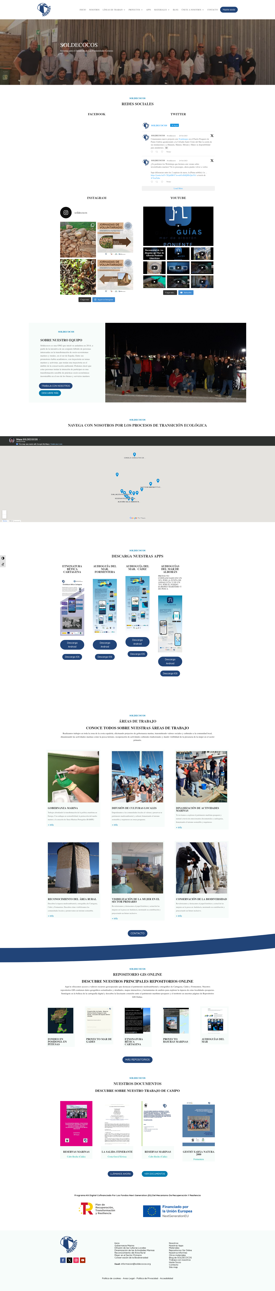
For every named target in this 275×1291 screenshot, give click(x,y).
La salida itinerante (117, 1152)
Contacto (173, 1264)
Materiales (174, 1247)
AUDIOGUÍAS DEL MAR (213, 1040)
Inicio (117, 1243)
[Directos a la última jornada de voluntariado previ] (115, 240)
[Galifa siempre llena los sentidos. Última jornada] (78, 240)
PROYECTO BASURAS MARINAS (175, 1040)
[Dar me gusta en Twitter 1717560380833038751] (163, 152)
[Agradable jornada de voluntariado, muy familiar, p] (78, 277)
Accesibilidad (166, 1278)
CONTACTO (212, 10)
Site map (173, 1267)
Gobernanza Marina (124, 1245)
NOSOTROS (94, 10)
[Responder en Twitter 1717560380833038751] (152, 152)
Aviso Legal (128, 1278)
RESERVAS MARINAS (76, 1152)
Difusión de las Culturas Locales (130, 1247)
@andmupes (183, 139)
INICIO (83, 10)
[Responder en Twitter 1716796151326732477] (152, 182)
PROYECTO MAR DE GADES (99, 1040)
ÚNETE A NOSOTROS (191, 10)
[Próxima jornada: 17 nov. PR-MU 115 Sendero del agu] (115, 277)
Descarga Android (72, 644)
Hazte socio (229, 9)
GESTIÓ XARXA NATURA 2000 (198, 1153)
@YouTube (155, 178)
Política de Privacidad (147, 1278)
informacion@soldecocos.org (136, 1264)
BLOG (175, 10)
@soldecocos (171, 135)
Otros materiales (177, 1255)
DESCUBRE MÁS (50, 393)
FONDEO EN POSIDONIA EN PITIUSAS (57, 1041)
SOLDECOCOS (158, 135)
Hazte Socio (175, 1262)
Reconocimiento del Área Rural (130, 1252)
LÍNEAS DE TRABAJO (113, 10)
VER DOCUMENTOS (154, 1173)
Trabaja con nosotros (180, 1260)
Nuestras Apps (176, 1245)
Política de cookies (111, 1278)
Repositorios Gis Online (180, 1250)
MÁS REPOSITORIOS (137, 1059)
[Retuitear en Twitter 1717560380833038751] (157, 152)
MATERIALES (160, 10)
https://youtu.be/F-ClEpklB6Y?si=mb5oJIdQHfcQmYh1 (173, 175)
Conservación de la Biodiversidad (131, 1257)
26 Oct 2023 (183, 135)
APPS (148, 10)
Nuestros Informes (178, 1252)
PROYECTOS (134, 10)
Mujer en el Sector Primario (128, 1255)
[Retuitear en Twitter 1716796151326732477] (157, 182)
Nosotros (173, 1243)
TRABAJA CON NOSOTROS (56, 385)
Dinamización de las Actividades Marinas (135, 1250)
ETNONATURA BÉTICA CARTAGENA (134, 1041)
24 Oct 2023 (183, 160)
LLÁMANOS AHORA (120, 1173)
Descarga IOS (72, 656)
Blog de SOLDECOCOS (180, 1257)
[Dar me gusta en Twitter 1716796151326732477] (163, 182)
